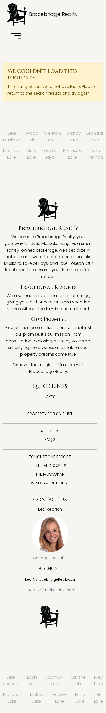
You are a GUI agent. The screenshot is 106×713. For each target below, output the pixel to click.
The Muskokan (50, 474)
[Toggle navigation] (16, 36)
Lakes (50, 397)
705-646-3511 (50, 568)
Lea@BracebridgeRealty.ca (50, 579)
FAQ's (50, 440)
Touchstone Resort (50, 457)
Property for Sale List (50, 414)
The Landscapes (50, 466)
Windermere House (50, 483)
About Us (49, 431)
